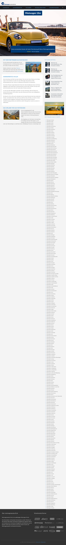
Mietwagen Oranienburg (51, 410)
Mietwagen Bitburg (50, 194)
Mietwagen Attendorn (51, 140)
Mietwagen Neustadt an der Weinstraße (54, 396)
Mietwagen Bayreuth (51, 168)
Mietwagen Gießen (50, 295)
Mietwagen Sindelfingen (51, 462)
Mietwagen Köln (50, 348)
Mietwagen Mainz (50, 376)
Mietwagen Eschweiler (51, 264)
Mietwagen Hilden (50, 327)
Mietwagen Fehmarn (50, 270)
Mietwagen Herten (50, 326)
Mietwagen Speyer (50, 467)
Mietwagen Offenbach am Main (53, 405)
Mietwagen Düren (50, 250)
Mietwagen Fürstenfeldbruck (52, 286)
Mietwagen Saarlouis (51, 445)
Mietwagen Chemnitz (51, 219)
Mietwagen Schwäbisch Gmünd (52, 452)
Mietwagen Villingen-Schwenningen (53, 484)
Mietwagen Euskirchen (51, 269)
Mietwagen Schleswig (51, 448)
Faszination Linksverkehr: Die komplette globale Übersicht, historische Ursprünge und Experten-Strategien (57, 95)
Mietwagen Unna (50, 481)
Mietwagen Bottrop (50, 203)
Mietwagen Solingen (51, 466)
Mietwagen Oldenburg (51, 408)
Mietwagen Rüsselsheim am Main (53, 442)
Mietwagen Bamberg (51, 165)
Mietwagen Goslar (50, 301)
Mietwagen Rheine (50, 436)
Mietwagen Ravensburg (51, 427)
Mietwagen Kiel (50, 345)
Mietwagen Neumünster (51, 393)
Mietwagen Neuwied (51, 397)
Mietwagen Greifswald (51, 304)
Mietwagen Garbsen (50, 289)
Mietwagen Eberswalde (51, 253)
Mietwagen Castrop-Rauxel (52, 216)
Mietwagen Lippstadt (51, 363)
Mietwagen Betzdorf (51, 185)
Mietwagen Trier (50, 475)
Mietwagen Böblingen (51, 197)
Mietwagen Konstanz (51, 349)
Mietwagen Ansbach (50, 134)
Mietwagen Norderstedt (51, 399)
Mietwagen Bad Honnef (51, 149)
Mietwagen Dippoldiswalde (52, 239)
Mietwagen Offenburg (51, 407)
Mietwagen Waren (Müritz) (52, 486)
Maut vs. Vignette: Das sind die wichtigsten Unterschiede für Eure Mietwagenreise (56, 89)
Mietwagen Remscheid (51, 433)
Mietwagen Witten (50, 497)
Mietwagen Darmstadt (51, 225)
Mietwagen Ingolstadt (51, 332)
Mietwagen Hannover (51, 318)
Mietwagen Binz (50, 193)
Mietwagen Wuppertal (51, 503)
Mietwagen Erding (50, 259)
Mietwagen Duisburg (51, 248)
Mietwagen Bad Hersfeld (51, 146)
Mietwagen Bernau (50, 182)
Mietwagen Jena (50, 334)
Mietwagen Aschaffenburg (52, 138)
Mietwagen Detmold (50, 230)
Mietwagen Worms (50, 501)
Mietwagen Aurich (50, 143)
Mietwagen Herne (50, 324)
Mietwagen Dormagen (51, 242)
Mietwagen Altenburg (51, 129)
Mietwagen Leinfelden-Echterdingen (54, 357)
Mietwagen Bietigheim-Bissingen (53, 191)
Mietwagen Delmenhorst (51, 227)
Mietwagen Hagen (50, 309)
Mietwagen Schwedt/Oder (52, 455)
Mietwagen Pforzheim (51, 416)
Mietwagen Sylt (50, 472)
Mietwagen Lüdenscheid (51, 366)
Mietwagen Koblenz (50, 346)
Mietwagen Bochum (50, 200)
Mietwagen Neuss (50, 394)
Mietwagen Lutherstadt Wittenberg (53, 372)
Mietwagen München (51, 388)
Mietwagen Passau (50, 414)
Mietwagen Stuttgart (50, 470)
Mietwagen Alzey (50, 131)
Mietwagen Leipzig (50, 359)
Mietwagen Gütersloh (51, 307)
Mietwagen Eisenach (50, 255)
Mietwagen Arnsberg (51, 135)
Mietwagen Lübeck (50, 365)
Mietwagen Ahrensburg (51, 126)
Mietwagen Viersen (50, 483)
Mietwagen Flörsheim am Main (52, 273)
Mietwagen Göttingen (51, 303)
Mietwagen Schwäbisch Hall (52, 453)
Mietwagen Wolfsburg (51, 500)
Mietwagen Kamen (50, 337)
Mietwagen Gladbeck (51, 296)
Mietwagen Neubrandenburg (52, 391)
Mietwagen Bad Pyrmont (51, 155)
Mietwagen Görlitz (50, 300)
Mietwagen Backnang (51, 144)
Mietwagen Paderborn (51, 413)
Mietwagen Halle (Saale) (51, 310)
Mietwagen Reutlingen (51, 435)
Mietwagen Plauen (50, 419)
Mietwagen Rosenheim (51, 438)
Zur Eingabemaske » (54, 112)
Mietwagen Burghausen (51, 213)
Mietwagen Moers (50, 383)
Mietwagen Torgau (50, 473)
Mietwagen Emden (50, 258)
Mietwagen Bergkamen (51, 179)
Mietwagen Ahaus (50, 124)
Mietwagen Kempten (51, 341)
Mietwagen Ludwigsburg (51, 368)
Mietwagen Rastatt (50, 424)
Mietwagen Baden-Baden (51, 162)
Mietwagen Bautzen (50, 166)
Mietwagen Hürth (50, 331)
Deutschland (20, 71)
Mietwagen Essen (50, 265)
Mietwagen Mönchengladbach (52, 385)
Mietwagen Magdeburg (51, 374)
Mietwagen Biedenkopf (51, 188)
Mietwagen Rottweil (50, 441)
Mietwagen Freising (50, 279)
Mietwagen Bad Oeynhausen (52, 152)
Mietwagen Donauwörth (51, 241)
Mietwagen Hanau (50, 317)
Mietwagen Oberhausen (51, 404)
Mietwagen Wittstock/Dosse (52, 498)
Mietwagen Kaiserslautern (52, 335)
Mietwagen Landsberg (51, 354)
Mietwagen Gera (50, 292)
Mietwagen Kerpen (50, 343)
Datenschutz (43, 542)
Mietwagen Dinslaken (51, 238)
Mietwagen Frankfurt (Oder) (52, 275)
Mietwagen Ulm (50, 480)
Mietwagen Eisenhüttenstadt (52, 256)
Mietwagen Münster (50, 390)
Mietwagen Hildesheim (51, 329)
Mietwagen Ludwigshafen (51, 369)
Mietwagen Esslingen (51, 267)
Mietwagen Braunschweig (51, 205)
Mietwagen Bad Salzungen (52, 157)
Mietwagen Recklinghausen (52, 428)
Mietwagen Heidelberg (51, 320)
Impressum (38, 542)
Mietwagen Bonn (50, 202)
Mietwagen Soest (50, 464)
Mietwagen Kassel (50, 340)
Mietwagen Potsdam (50, 421)
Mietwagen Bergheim (51, 175)
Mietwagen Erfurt (50, 261)
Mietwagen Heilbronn (51, 321)
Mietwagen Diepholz (51, 231)
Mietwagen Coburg (50, 220)
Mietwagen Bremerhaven (51, 208)
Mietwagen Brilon (50, 210)
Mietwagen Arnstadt (50, 137)
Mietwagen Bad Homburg (51, 148)
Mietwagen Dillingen (51, 234)
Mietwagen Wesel (50, 489)
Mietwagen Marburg (50, 379)
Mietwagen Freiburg (50, 278)
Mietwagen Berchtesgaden (52, 172)
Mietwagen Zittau (50, 506)
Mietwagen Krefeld (50, 351)
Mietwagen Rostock (50, 439)
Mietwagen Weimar (50, 487)
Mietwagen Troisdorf (51, 476)
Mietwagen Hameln (50, 314)
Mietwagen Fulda (50, 284)
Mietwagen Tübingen (51, 478)
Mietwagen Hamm (50, 315)
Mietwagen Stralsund (51, 469)
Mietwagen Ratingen (50, 425)
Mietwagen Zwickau (50, 507)
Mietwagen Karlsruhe (51, 338)
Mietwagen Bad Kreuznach (52, 151)
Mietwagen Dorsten (50, 244)
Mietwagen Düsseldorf (51, 251)
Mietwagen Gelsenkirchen (52, 290)
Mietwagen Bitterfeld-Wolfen (52, 196)
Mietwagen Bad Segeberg (52, 158)
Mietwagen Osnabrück (51, 411)
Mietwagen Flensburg (51, 272)
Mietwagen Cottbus (50, 222)
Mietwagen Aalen (50, 121)
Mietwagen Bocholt (50, 199)
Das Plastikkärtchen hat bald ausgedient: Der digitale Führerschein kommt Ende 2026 (56, 77)
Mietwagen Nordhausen (51, 400)
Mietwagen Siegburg (51, 459)
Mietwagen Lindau (50, 362)
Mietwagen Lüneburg (51, 371)
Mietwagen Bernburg (51, 183)
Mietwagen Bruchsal (50, 211)
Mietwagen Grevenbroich (51, 306)
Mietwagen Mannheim (51, 377)
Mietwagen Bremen (50, 207)
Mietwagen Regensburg (51, 430)
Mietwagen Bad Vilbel (51, 160)
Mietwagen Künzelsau (51, 352)
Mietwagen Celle (50, 217)
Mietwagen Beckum (50, 169)
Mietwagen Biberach (50, 186)
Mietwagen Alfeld (50, 127)
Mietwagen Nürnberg (51, 402)
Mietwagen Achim (50, 123)
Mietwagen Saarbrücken (51, 444)
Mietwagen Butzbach (51, 214)
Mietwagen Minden (50, 382)
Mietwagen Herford (50, 323)
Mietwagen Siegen (50, 461)
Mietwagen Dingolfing (51, 236)
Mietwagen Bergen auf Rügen (52, 174)
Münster (18, 68)
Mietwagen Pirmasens (51, 417)
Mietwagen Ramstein (51, 422)
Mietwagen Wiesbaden (51, 492)
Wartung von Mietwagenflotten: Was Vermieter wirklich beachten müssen (56, 64)
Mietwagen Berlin (50, 180)
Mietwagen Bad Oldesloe (51, 154)
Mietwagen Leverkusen (51, 360)
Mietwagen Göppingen (51, 298)
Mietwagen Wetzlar (50, 490)
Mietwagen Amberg (50, 132)
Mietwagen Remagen (51, 431)
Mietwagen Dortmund (51, 245)
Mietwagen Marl (50, 380)
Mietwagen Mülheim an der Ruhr (53, 386)
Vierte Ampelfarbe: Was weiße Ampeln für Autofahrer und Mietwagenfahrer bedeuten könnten (56, 83)
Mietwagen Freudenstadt (51, 281)
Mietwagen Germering (51, 293)
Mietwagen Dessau (50, 228)
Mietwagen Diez (50, 233)
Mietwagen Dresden (50, 247)
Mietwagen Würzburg (51, 504)
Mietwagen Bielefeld (51, 189)
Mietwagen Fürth (50, 287)
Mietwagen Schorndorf (51, 450)
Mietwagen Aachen (50, 120)
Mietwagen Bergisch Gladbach (52, 177)
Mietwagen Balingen (50, 163)
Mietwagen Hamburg (51, 312)
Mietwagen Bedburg (50, 171)
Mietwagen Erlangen (51, 262)
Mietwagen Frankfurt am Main (52, 276)
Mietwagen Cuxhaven (51, 224)
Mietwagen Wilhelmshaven (52, 493)
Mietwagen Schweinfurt (51, 456)
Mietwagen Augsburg (51, 141)
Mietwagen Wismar (50, 495)
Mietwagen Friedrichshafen (52, 283)
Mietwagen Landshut (51, 355)
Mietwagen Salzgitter (51, 447)
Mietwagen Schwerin (51, 458)
